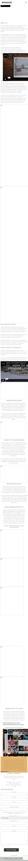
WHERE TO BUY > (5, 771)
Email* (14, 802)
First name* (14, 792)
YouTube (15, 858)
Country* (14, 825)
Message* (14, 830)
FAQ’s (11, 858)
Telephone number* (14, 807)
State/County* (14, 820)
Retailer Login (21, 858)
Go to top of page (14, 855)
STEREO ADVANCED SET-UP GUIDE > (11, 723)
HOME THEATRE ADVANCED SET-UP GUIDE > (13, 724)
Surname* (14, 797)
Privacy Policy (6, 858)
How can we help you (14, 815)
